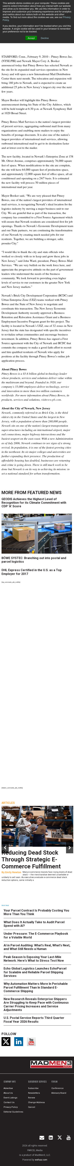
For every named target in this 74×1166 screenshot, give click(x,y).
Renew (31, 1097)
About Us (8, 1093)
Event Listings (10, 1097)
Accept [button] (31, 38)
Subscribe (33, 1088)
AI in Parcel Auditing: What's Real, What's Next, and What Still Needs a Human (37, 947)
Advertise (8, 1088)
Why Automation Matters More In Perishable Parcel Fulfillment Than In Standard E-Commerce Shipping (36, 987)
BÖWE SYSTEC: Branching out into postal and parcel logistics (34, 559)
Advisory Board (58, 1093)
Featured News (44, 492)
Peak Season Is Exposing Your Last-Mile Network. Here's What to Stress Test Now (34, 958)
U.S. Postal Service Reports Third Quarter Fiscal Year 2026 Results (34, 1019)
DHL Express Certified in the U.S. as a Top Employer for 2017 (32, 571)
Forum (54, 1081)
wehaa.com (41, 1159)
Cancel (31, 1107)
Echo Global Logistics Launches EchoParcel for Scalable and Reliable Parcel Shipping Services (35, 972)
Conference (57, 1088)
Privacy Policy (11, 1107)
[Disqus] (37, 636)
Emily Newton (13, 872)
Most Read (5, 905)
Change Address (36, 1102)
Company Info (10, 1081)
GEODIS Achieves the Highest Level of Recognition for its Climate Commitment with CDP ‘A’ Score (34, 502)
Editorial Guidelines (13, 1112)
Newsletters (34, 1093)
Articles (8, 803)
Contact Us (9, 1102)
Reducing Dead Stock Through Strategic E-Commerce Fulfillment (31, 859)
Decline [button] (45, 38)
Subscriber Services (37, 1081)
